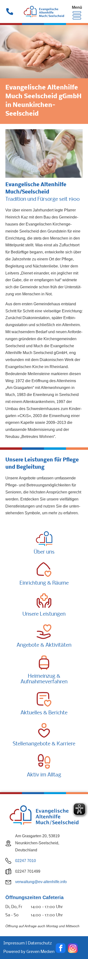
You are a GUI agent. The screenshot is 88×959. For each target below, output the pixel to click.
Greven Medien (40, 952)
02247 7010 (25, 861)
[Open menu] (77, 15)
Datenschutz (40, 943)
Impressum (14, 943)
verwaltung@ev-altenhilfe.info (41, 882)
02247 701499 (27, 871)
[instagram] (73, 948)
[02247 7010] (9, 14)
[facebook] (61, 948)
